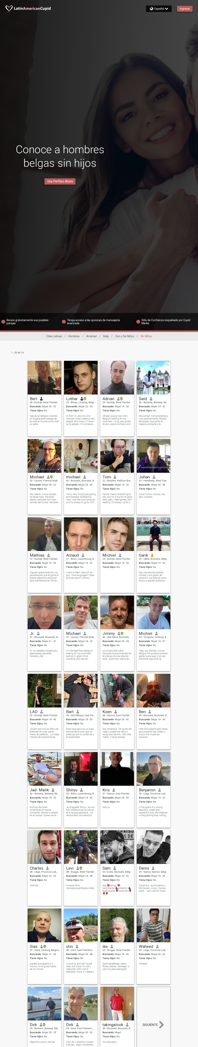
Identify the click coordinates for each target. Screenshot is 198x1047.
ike (105, 946)
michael (73, 477)
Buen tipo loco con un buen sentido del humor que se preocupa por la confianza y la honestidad (80, 733)
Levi (70, 868)
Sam (106, 868)
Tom (106, 477)
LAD (34, 711)
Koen (107, 711)
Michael (37, 477)
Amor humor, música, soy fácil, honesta (152, 495)
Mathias (37, 555)
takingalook (112, 1024)
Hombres (74, 336)
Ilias (34, 946)
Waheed (146, 946)
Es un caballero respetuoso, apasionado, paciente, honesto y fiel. (44, 653)
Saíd (143, 398)
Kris (106, 790)
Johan (144, 477)
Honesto (143, 963)
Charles (36, 868)
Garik (143, 555)
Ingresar (185, 8)
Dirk (33, 1024)
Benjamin (147, 790)
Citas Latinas (54, 336)
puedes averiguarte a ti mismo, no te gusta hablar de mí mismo (43, 966)
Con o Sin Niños (124, 336)
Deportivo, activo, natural (42, 1042)
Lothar (72, 398)
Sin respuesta (109, 1042)
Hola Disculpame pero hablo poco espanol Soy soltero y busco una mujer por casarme (153, 733)
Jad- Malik (39, 790)
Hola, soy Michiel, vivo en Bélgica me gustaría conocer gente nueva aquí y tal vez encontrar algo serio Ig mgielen (153, 654)
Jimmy (108, 633)
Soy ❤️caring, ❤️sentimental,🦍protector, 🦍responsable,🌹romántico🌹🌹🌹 (116, 889)
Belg (106, 336)
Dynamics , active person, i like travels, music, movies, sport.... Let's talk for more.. (152, 888)
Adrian (108, 398)
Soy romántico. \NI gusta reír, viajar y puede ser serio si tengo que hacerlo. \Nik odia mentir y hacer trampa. (117, 733)
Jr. (32, 633)
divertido (34, 885)
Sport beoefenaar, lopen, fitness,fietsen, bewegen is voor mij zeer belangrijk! (115, 966)
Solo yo (106, 807)
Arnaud (72, 555)
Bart (70, 711)
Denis (144, 868)
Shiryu (71, 790)
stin (69, 946)
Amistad (91, 336)
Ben (142, 711)
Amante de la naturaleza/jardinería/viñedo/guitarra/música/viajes (81, 887)
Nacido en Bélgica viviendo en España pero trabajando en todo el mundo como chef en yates (44, 420)
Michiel (109, 555)
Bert (33, 398)
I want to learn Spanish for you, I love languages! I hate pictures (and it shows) (80, 575)
